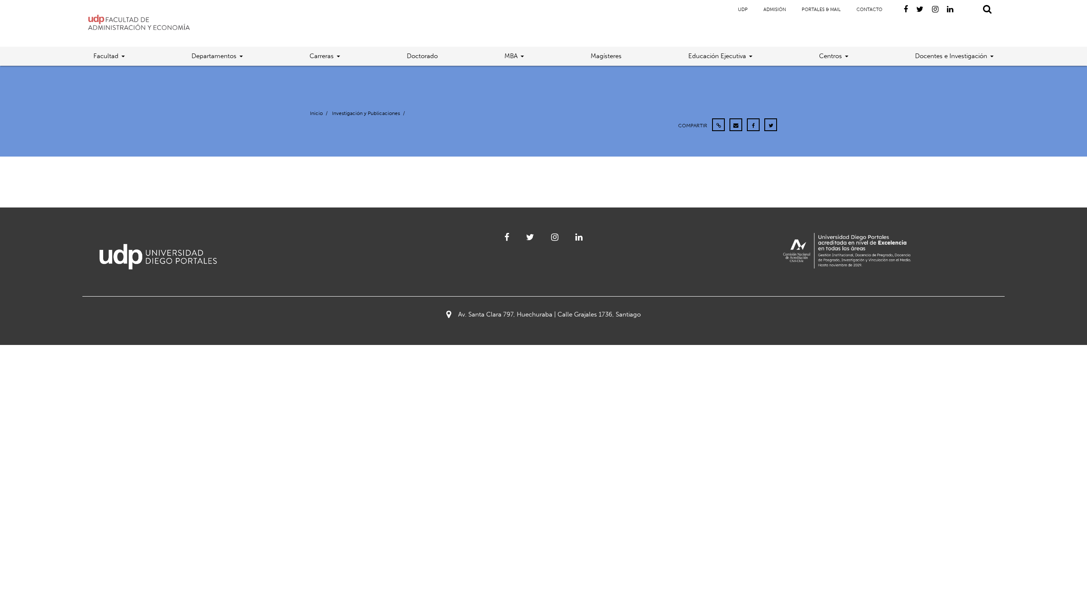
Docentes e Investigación (951, 56)
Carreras (322, 56)
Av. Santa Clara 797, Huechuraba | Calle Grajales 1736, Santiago (549, 314)
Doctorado (422, 56)
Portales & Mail (821, 9)
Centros (830, 56)
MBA (511, 56)
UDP (743, 9)
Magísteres (606, 56)
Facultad (105, 56)
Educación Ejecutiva (717, 56)
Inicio (316, 113)
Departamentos (214, 56)
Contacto (869, 9)
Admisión (774, 9)
